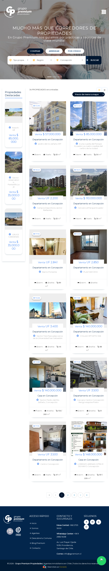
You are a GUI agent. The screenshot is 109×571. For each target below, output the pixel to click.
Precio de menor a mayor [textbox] (87, 94)
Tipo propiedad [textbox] (20, 60)
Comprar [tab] (35, 51)
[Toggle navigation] (104, 11)
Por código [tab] (74, 51)
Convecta (63, 567)
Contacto (35, 548)
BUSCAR (95, 60)
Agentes (35, 533)
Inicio (33, 523)
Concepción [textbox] (66, 60)
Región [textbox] (40, 60)
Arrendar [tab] (54, 51)
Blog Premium (38, 543)
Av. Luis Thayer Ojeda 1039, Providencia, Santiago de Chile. (66, 545)
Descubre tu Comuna (41, 538)
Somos (34, 528)
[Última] (86, 495)
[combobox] (19, 60)
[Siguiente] (80, 495)
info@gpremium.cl (72, 554)
